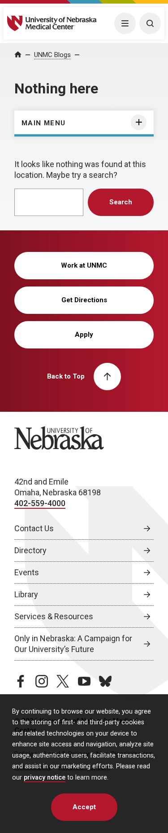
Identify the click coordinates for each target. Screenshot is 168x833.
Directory (30, 550)
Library (26, 594)
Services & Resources (53, 616)
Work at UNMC (84, 265)
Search (120, 202)
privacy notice (44, 777)
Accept (84, 807)
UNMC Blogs (52, 55)
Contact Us (34, 528)
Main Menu (44, 123)
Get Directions (84, 300)
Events (26, 572)
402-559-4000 (39, 503)
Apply (84, 335)
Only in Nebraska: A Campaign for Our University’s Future (73, 644)
